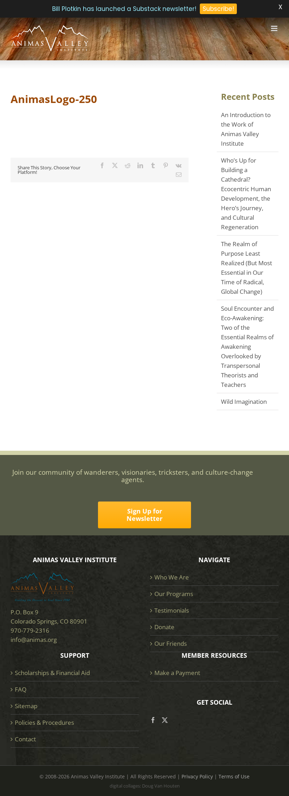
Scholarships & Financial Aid (52, 673)
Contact (25, 739)
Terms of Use (234, 776)
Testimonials (171, 610)
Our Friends (170, 643)
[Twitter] (165, 720)
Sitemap (26, 706)
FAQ (20, 689)
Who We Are (171, 577)
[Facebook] (153, 720)
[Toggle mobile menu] (274, 28)
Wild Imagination (244, 401)
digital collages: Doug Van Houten (145, 786)
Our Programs (173, 594)
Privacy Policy (197, 776)
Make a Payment (177, 673)
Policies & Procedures (44, 722)
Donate (164, 627)
